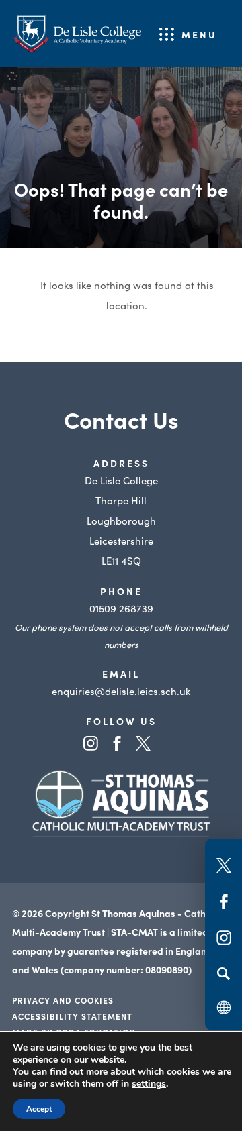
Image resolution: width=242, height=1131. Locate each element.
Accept (39, 1108)
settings (149, 1084)
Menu (199, 34)
